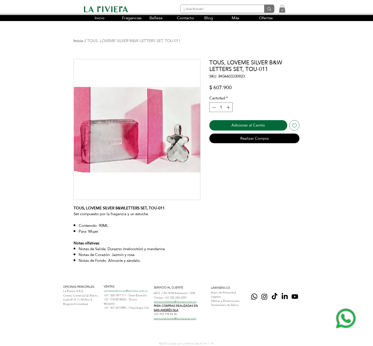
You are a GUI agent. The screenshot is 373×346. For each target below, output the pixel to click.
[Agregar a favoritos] (294, 125)
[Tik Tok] (274, 296)
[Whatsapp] (254, 296)
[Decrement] (213, 107)
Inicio (78, 40)
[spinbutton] (221, 107)
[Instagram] (264, 296)
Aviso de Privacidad (223, 292)
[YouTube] (295, 296)
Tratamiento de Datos (225, 305)
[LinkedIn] (285, 296)
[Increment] (228, 107)
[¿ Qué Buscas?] (269, 9)
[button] (282, 9)
